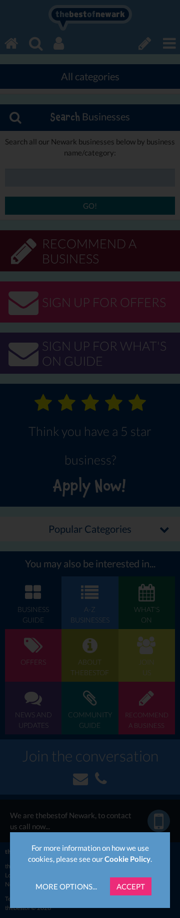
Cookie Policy (127, 858)
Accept (130, 886)
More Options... (66, 886)
